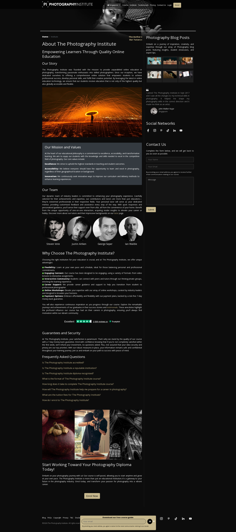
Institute (133, 5)
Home (45, 36)
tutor (116, 213)
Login (169, 5)
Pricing (153, 5)
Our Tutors (135, 40)
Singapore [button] (113, 5)
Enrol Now (92, 496)
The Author (135, 37)
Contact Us (161, 5)
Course (125, 5)
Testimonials (143, 5)
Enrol (177, 5)
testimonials (112, 307)
